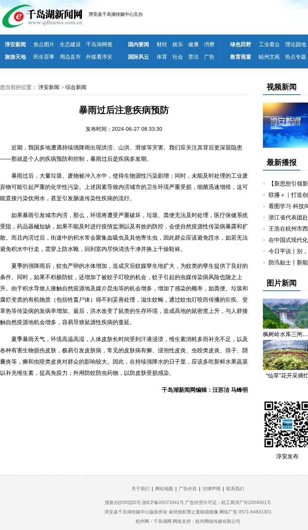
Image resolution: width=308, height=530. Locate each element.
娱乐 (177, 44)
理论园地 (295, 44)
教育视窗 (240, 57)
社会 (177, 57)
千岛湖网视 (99, 44)
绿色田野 (240, 44)
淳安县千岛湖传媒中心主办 (116, 14)
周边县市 (70, 57)
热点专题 (295, 57)
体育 (162, 57)
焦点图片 (43, 44)
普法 (193, 57)
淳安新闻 (15, 44)
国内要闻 (138, 44)
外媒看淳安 (99, 57)
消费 (209, 44)
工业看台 (269, 44)
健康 (193, 44)
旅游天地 (15, 57)
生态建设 (70, 44)
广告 (209, 57)
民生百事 (43, 57)
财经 (162, 44)
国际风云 (138, 57)
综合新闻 (75, 87)
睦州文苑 (269, 57)
